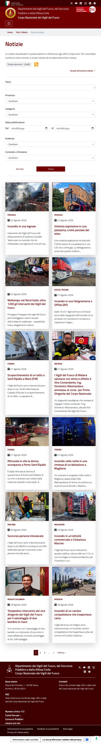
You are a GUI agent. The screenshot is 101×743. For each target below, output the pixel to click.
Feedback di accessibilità (48, 728)
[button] (9, 23)
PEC (7, 694)
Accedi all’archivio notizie (81, 70)
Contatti (63, 681)
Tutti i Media (21, 32)
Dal (7, 128)
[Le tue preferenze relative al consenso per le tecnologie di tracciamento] (96, 738)
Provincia (10, 95)
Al (53, 128)
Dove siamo (11, 681)
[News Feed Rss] (36, 64)
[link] (14, 3)
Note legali (68, 728)
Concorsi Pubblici (14, 719)
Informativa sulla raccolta (25, 739)
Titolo (8, 82)
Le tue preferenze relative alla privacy (62, 739)
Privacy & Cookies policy (18, 732)
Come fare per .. (13, 715)
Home (10, 32)
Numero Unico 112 (14, 711)
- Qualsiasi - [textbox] (13, 157)
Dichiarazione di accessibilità (20, 728)
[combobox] (50, 158)
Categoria (10, 109)
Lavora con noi (12, 723)
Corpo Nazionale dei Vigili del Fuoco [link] (38, 17)
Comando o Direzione (16, 152)
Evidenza (9, 138)
